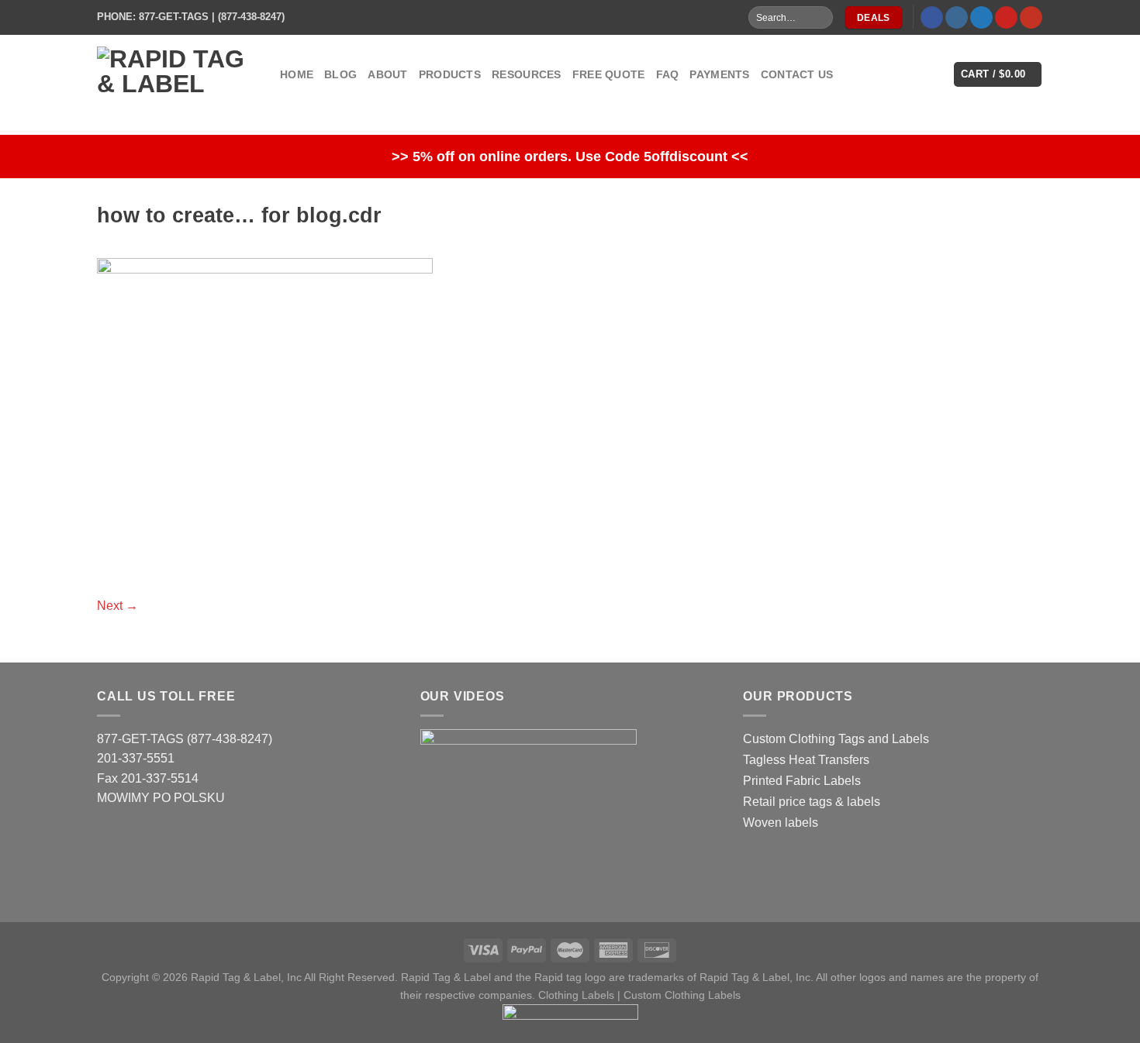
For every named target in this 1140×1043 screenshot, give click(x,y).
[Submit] (820, 17)
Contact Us (797, 74)
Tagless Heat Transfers (806, 759)
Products (450, 74)
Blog (340, 74)
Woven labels (780, 822)
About (387, 74)
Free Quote (608, 74)
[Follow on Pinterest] (1006, 17)
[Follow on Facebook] (932, 17)
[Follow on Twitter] (981, 17)
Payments (719, 74)
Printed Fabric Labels (802, 780)
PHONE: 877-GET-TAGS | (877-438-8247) (191, 16)
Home (296, 74)
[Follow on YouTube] (1031, 17)
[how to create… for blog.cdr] (265, 416)
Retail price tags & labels (811, 801)
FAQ (667, 74)
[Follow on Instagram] (956, 17)
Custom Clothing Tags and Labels (836, 738)
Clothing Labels (576, 995)
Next (117, 605)
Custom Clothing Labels (682, 995)
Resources (526, 74)
